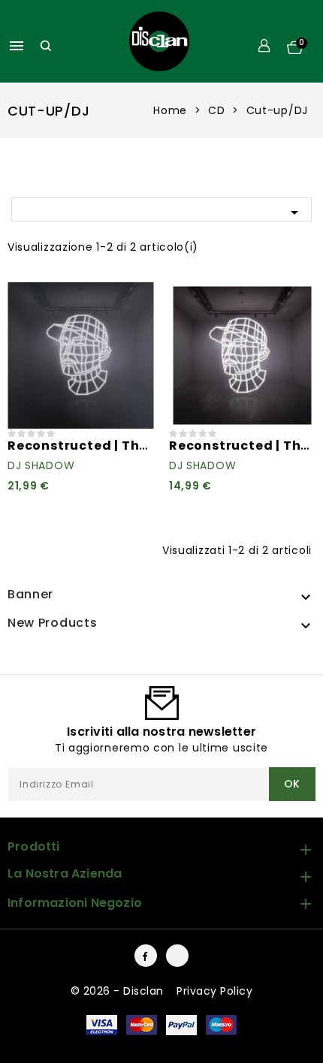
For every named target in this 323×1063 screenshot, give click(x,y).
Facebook (145, 955)
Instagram (177, 955)
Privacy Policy (214, 990)
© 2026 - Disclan (119, 990)
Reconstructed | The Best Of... (109, 445)
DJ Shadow (41, 465)
